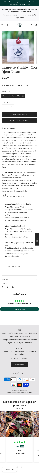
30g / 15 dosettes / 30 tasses (13, 96)
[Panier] (36, 25)
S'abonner (19, 364)
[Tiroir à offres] (7, 25)
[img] (9, 442)
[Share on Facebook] (2, 287)
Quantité (6, 102)
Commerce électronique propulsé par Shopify (19, 392)
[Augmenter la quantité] (11, 106)
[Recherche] (32, 25)
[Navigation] (2, 25)
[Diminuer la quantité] (4, 106)
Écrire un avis (20, 309)
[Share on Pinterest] (12, 287)
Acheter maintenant (19, 120)
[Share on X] (7, 287)
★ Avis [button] (37, 239)
